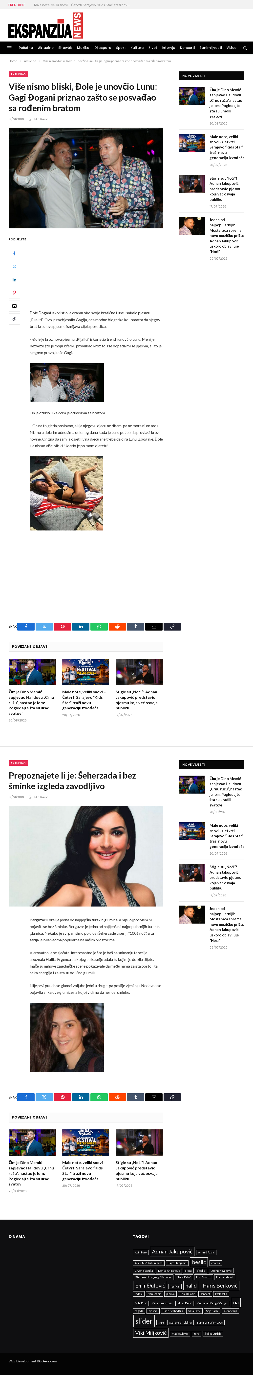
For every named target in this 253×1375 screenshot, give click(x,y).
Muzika (83, 47)
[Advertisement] (107, 272)
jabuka (170, 1293)
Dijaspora (102, 47)
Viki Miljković (151, 1332)
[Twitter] (14, 266)
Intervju (168, 47)
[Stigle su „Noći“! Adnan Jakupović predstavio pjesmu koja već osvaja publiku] (139, 672)
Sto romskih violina (180, 1322)
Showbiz (65, 47)
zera (196, 1333)
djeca (188, 1270)
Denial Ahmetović (169, 1270)
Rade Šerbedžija (173, 1310)
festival (175, 1286)
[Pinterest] (14, 292)
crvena (215, 1263)
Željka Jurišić (213, 1333)
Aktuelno (46, 47)
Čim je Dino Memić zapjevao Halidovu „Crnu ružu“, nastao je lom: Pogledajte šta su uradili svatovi (31, 702)
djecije (201, 1270)
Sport (121, 47)
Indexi (139, 1293)
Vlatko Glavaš (180, 1333)
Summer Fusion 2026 (210, 1322)
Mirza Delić (184, 1303)
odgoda (139, 1310)
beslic (199, 1262)
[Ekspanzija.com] (45, 25)
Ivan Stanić (154, 1293)
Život (152, 47)
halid (191, 1285)
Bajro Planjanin (177, 1263)
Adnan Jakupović (172, 1251)
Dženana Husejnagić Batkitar (153, 1277)
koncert (205, 1293)
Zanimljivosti (211, 47)
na (236, 1302)
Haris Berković (220, 1285)
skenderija (230, 1310)
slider (144, 1320)
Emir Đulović (150, 1285)
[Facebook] (14, 253)
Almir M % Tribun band (149, 1263)
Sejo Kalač (212, 1310)
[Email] (14, 306)
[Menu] (9, 47)
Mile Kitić (141, 1303)
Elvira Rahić (184, 1277)
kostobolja (221, 1293)
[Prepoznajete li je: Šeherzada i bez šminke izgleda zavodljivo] (86, 856)
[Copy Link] (14, 319)
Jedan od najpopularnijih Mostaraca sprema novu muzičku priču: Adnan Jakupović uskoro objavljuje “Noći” (227, 235)
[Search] (244, 47)
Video (231, 47)
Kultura (137, 47)
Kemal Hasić (187, 1293)
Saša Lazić (194, 1310)
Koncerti (187, 47)
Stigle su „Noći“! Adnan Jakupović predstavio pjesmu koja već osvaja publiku (83, 5)
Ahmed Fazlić (206, 1252)
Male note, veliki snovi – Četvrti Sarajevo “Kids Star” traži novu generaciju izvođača (84, 699)
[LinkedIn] (14, 279)
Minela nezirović (162, 1303)
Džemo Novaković (221, 1270)
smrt (161, 1322)
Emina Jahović (224, 1277)
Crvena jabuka (144, 1270)
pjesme (153, 1310)
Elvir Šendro (203, 1277)
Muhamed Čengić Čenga (212, 1303)
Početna (26, 47)
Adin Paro (141, 1252)
